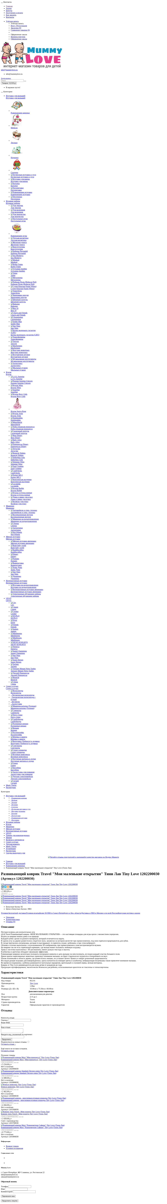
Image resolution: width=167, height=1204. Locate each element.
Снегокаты (15, 748)
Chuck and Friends (18, 315)
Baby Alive (15, 442)
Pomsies (14, 561)
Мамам (9, 838)
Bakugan (14, 306)
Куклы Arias (16, 416)
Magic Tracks (11, 785)
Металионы (16, 280)
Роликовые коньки (18, 726)
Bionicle (14, 680)
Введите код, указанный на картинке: (16, 1034)
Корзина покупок (18, 37)
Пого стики (15, 717)
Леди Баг (14, 451)
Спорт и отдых (12, 686)
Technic (14, 666)
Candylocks (15, 473)
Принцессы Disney (18, 446)
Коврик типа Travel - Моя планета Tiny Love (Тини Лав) (24, 1114)
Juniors (13, 631)
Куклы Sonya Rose (18, 411)
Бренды (9, 11)
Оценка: (4, 1020)
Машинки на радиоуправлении (24, 521)
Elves (13, 622)
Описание (10, 917)
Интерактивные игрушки (16, 581)
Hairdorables (16, 420)
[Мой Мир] (11, 887)
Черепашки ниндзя (19, 297)
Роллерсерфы (16, 735)
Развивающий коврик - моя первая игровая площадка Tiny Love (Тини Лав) (32, 1100)
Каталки (14, 186)
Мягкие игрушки (13, 537)
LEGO (8, 598)
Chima (13, 684)
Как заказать (11, 15)
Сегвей (14, 783)
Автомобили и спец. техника (23, 512)
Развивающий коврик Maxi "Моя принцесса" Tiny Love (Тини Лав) (29, 1060)
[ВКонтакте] (2, 887)
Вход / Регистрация (19, 26)
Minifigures (15, 640)
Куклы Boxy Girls (18, 396)
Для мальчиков (17, 212)
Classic (13, 609)
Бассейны (15, 770)
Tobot (13, 275)
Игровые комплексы (19, 757)
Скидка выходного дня (15, 853)
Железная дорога (18, 245)
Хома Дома (15, 570)
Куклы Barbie (16, 490)
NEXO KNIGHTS (18, 644)
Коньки (14, 730)
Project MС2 (16, 477)
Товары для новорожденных (18, 835)
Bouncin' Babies (17, 455)
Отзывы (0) (10, 922)
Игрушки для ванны (19, 181)
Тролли (14, 344)
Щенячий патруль (18, 302)
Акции (9, 8)
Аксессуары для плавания (21, 774)
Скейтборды (16, 721)
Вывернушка (16, 565)
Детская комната (13, 844)
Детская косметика (18, 240)
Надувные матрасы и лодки (22, 761)
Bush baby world (17, 548)
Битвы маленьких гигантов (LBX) (25, 335)
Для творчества (17, 216)
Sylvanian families (18, 271)
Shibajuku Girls (17, 460)
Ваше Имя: (5, 1023)
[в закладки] (10, 894)
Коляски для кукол (18, 504)
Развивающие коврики (20, 113)
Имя (3, 1189)
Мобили (14, 128)
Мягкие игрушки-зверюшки (22, 543)
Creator (14, 614)
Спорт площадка (18, 752)
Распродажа (11, 787)
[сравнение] (12, 894)
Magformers (15, 348)
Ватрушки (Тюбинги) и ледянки (24, 743)
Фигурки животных (19, 352)
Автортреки (16, 530)
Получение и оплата (14, 13)
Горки (13, 765)
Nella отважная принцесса (22, 429)
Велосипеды (16, 693)
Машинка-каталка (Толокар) (22, 708)
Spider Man (15, 324)
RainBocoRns (16, 552)
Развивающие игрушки (20, 194)
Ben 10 (13, 311)
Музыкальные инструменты (22, 361)
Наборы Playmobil (18, 253)
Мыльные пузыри (18, 370)
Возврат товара (12, 1146)
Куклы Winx (16, 388)
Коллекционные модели (21, 517)
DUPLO (14, 618)
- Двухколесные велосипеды (22, 695)
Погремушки (16, 190)
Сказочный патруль (19, 433)
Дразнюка (15, 578)
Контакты (10, 17)
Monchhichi (15, 424)
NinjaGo (14, 649)
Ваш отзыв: (6, 1027)
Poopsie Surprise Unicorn (21, 383)
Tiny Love (34, 983)
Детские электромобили (21, 779)
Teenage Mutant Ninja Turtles (22, 671)
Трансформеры (17, 339)
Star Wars (14, 328)
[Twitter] (5, 887)
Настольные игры (18, 221)
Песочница (15, 199)
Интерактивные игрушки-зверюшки (26, 592)
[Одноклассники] (8, 887)
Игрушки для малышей (15, 96)
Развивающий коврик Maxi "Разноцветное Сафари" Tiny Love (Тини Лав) (32, 1127)
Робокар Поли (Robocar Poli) (22, 284)
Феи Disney (15, 438)
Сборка (14, 526)
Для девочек (16, 208)
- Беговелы (15, 702)
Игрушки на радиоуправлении (23, 587)
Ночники (14, 158)
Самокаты (15, 713)
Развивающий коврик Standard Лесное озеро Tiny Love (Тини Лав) (28, 1073)
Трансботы (15, 293)
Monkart (14, 262)
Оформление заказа (19, 39)
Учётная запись (12, 21)
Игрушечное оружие (19, 357)
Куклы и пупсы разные (20, 495)
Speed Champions (18, 653)
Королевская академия (20, 482)
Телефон (4, 1186)
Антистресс (16, 366)
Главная (9, 6)
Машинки (10, 506)
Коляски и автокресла (15, 840)
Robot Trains (16, 267)
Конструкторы (17, 249)
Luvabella (14, 486)
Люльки (14, 143)
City (12, 605)
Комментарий (6, 1192)
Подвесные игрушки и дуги (22, 177)
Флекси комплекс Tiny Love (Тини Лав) (17, 1087)
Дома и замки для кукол (21, 499)
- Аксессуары (16, 704)
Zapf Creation (16, 468)
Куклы (8, 372)
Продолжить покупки (9, 1201)
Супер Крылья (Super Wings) (22, 289)
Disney (13, 556)
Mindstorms (15, 636)
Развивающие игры (19, 236)
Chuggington (16, 319)
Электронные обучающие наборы (25, 596)
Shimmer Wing (16, 464)
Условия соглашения (14, 1148)
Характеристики (13, 919)
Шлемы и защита (18, 739)
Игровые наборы (13, 201)
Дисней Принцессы (19, 675)
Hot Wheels (15, 534)
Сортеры (14, 172)
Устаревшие (11, 849)
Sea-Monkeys (16, 258)
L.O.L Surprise (16, 379)
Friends (14, 627)
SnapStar (14, 392)
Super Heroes (16, 662)
